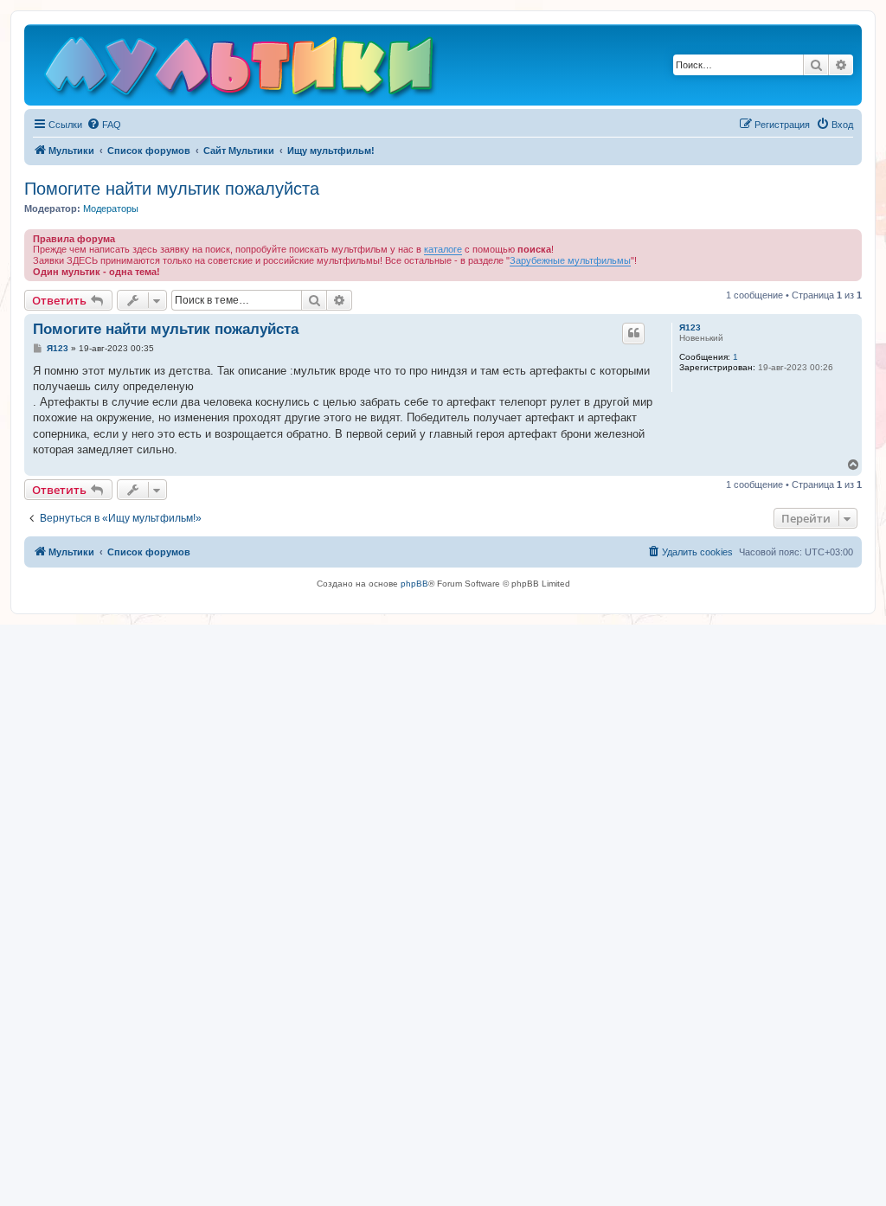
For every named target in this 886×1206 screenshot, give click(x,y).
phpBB (414, 583)
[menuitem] (104, 124)
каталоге (443, 249)
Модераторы (110, 208)
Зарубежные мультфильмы (570, 260)
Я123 (690, 327)
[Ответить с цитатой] (633, 333)
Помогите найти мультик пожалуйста (171, 188)
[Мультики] (241, 69)
